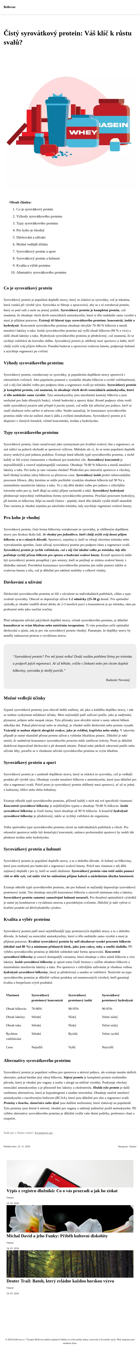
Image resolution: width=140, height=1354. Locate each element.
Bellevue (9, 7)
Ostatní (132, 1146)
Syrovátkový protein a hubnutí (38, 258)
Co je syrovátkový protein (34, 209)
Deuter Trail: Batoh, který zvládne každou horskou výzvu (60, 1281)
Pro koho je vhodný (30, 230)
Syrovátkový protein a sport (36, 251)
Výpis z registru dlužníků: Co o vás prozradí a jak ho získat (62, 1190)
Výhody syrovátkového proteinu (39, 216)
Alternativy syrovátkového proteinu (41, 272)
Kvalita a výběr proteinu (33, 265)
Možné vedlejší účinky (32, 244)
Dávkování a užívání (30, 237)
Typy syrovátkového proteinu (37, 223)
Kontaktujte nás (44, 1132)
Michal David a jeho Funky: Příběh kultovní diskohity (57, 1235)
